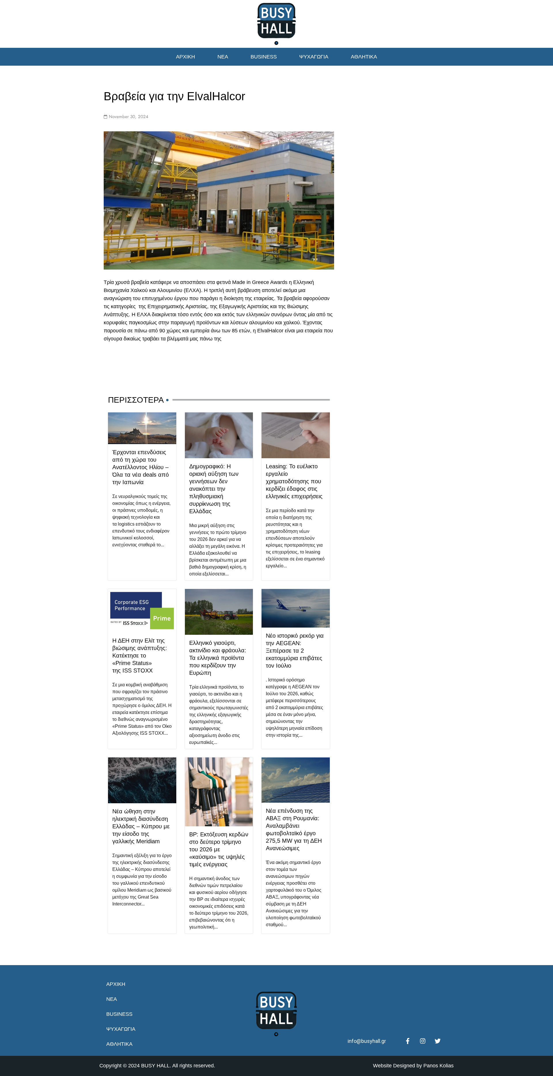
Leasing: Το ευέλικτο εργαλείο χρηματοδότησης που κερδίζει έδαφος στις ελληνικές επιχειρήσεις (294, 481)
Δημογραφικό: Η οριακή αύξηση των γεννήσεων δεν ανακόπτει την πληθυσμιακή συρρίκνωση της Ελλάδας (213, 488)
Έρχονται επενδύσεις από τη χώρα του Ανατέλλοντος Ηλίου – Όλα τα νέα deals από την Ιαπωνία (140, 467)
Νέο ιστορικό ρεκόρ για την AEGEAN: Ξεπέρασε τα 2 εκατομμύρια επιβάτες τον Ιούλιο (295, 650)
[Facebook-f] (408, 1041)
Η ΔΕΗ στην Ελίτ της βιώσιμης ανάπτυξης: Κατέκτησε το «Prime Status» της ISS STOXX (139, 655)
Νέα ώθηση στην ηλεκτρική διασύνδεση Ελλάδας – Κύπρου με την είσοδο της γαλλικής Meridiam (141, 826)
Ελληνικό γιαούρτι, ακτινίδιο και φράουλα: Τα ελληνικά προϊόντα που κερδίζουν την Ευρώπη (217, 658)
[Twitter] (437, 1041)
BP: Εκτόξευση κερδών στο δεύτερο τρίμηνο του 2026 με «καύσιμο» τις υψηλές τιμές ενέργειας (218, 849)
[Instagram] (422, 1041)
